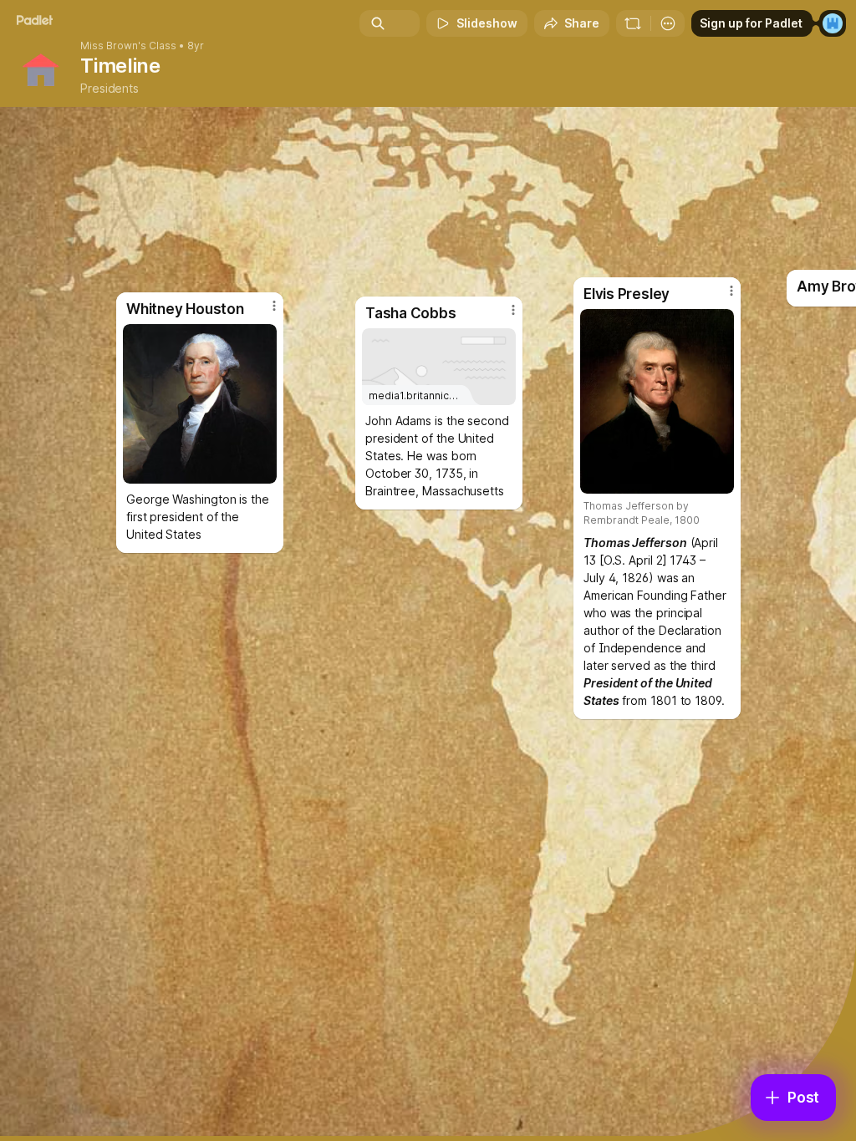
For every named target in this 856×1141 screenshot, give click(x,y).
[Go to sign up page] (832, 23)
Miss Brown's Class (128, 46)
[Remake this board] (633, 23)
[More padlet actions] (668, 23)
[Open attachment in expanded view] (657, 401)
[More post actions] (721, 297)
